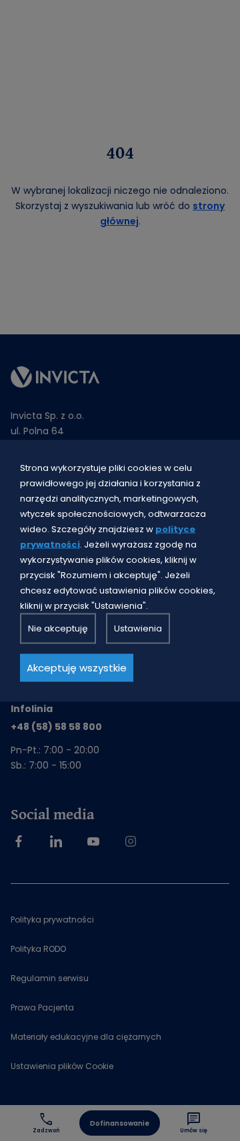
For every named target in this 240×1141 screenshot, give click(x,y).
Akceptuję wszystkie (77, 667)
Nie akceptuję (58, 627)
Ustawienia (138, 627)
